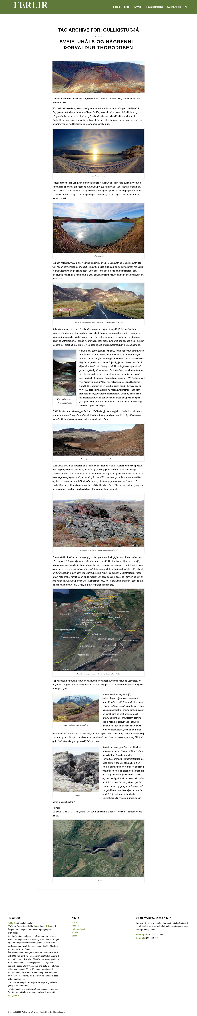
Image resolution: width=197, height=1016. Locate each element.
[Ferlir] (31, 7)
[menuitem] (116, 7)
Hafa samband (78, 929)
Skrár (98, 37)
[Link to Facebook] (187, 1012)
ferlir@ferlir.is (13, 995)
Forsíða (75, 925)
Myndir (75, 932)
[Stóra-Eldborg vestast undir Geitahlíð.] (98, 77)
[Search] (186, 7)
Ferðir (74, 922)
